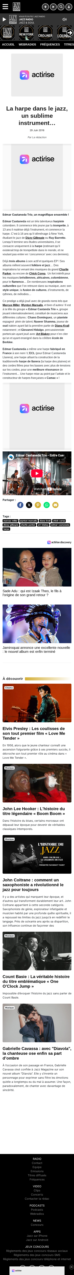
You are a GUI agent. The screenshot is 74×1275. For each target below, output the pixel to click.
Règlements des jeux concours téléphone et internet (37, 1259)
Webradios (27, 44)
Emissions (37, 1171)
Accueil (8, 44)
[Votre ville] (45, 6)
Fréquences (50, 44)
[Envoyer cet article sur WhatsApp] (46, 506)
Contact (37, 1163)
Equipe (37, 1167)
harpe (6, 529)
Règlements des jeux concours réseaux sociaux (37, 1251)
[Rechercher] (60, 6)
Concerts (37, 1194)
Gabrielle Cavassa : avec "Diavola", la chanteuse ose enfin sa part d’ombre (37, 1053)
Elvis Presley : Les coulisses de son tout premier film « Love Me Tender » (34, 733)
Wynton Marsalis (32, 305)
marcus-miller (10, 520)
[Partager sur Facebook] (19, 506)
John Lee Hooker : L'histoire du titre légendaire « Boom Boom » (34, 811)
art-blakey (43, 525)
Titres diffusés (37, 1175)
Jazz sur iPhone (37, 1235)
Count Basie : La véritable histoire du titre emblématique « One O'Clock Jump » (36, 981)
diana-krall (45, 520)
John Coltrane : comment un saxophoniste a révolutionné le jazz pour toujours (33, 885)
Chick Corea (37, 273)
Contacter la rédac (37, 1198)
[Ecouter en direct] (53, 6)
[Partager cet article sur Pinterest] (37, 506)
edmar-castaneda (60, 525)
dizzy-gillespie (10, 525)
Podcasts (37, 1209)
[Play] (5, 19)
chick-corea (59, 520)
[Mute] (64, 19)
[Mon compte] (68, 6)
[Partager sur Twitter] (28, 506)
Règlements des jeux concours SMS (37, 1255)
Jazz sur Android (37, 1240)
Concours (37, 1224)
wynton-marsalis (28, 520)
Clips (37, 1190)
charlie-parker (28, 525)
